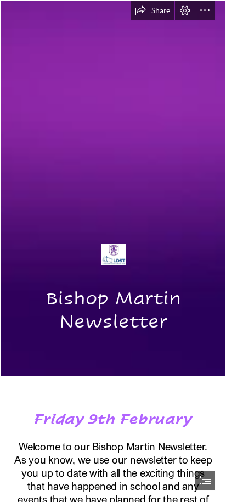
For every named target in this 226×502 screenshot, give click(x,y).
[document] (113, 251)
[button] (152, 10)
